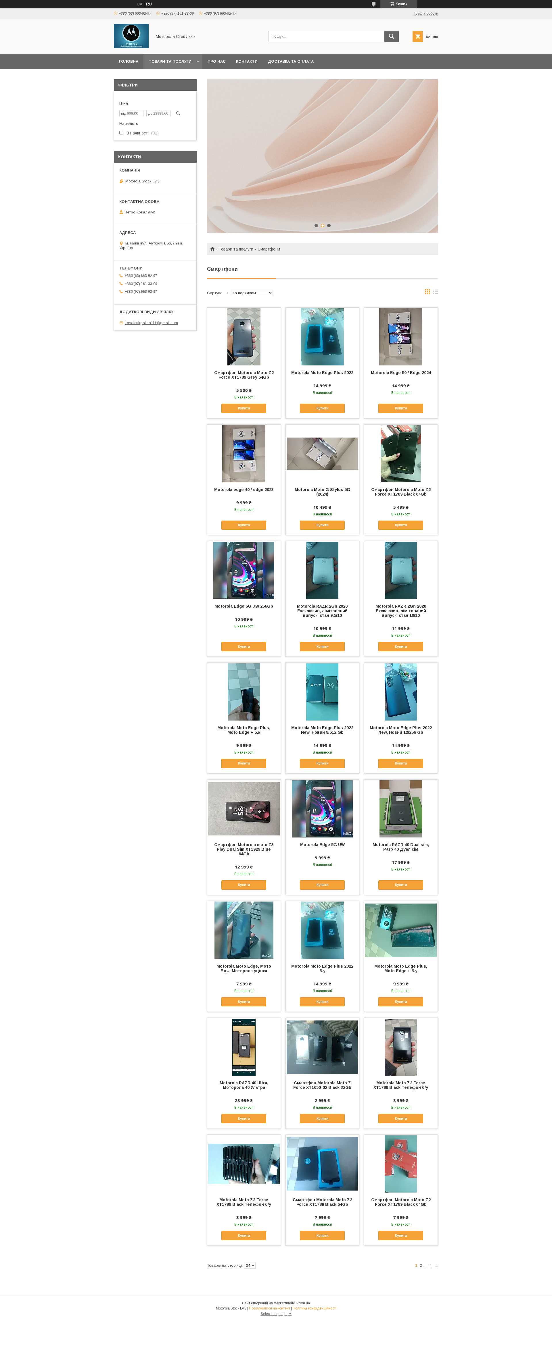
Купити (244, 408)
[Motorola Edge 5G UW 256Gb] (244, 570)
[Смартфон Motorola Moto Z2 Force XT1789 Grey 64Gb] (244, 336)
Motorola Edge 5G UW (322, 844)
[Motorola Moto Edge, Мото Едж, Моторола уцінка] (244, 930)
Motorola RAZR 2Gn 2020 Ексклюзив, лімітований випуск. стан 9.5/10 (322, 611)
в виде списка (435, 293)
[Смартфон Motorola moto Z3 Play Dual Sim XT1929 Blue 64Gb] (244, 808)
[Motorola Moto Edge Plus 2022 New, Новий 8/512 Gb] (322, 691)
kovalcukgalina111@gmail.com (151, 323)
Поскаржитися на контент (269, 1308)
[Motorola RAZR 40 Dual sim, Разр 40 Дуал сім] (401, 808)
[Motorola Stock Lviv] (131, 46)
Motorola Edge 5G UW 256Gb (243, 606)
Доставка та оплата (291, 61)
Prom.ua (303, 1303)
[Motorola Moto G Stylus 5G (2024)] (322, 453)
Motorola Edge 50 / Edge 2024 (401, 372)
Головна (128, 61)
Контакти (247, 61)
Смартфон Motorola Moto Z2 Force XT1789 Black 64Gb (401, 491)
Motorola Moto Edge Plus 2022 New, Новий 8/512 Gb (322, 730)
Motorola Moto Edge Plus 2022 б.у (322, 968)
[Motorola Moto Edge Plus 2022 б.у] (322, 930)
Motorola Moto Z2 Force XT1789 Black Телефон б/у (400, 1085)
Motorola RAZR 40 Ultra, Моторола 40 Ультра (244, 1085)
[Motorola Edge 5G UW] (322, 808)
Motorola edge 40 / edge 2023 (244, 489)
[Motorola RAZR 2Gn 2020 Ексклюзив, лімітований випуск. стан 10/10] (401, 570)
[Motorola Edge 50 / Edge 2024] (401, 336)
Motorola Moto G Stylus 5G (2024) (322, 491)
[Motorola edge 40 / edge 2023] (244, 453)
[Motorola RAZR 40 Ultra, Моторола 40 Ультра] (244, 1046)
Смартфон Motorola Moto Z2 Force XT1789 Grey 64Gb (244, 375)
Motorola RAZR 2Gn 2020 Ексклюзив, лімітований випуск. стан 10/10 (400, 611)
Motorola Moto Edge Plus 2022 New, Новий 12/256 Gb (401, 730)
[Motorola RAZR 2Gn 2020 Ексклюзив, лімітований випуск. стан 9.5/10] (322, 570)
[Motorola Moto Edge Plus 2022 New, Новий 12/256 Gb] (401, 691)
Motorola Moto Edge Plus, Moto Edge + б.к (243, 730)
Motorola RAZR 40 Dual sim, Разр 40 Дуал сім (401, 847)
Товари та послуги (170, 61)
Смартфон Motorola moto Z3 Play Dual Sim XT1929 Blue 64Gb (244, 849)
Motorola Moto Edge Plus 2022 (322, 372)
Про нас (217, 61)
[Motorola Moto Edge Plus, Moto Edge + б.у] (401, 930)
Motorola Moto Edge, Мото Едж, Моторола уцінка (243, 968)
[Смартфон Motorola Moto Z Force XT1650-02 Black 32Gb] (322, 1046)
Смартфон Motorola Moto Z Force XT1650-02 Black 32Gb (322, 1085)
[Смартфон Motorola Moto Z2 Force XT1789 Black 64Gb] (401, 453)
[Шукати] (391, 36)
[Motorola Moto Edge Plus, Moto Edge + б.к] (244, 691)
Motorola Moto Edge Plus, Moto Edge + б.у (400, 968)
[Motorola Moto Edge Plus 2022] (322, 336)
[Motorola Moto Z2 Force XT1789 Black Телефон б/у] (401, 1046)
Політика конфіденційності (314, 1308)
